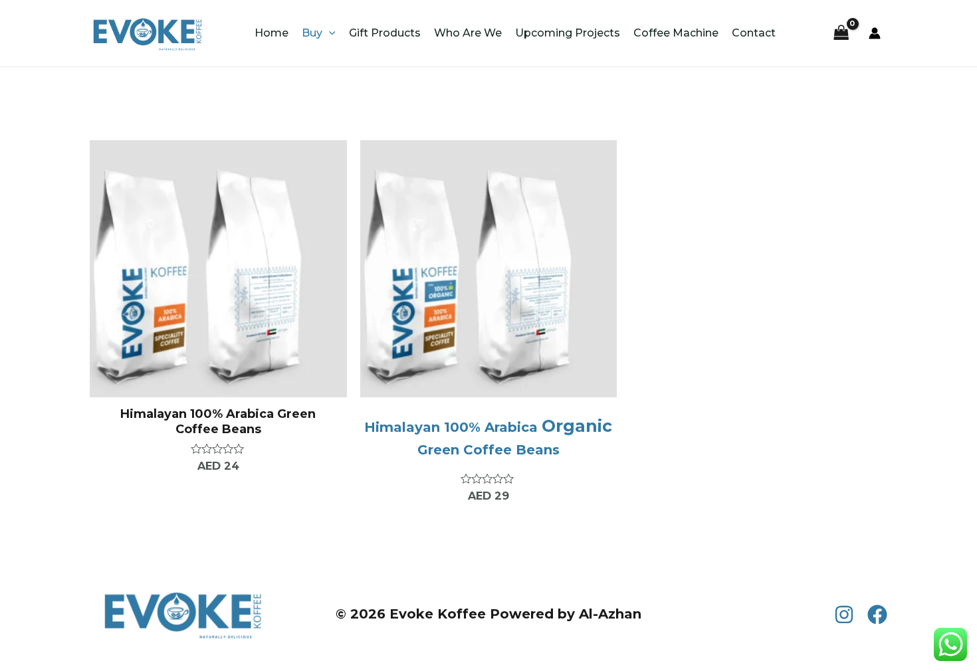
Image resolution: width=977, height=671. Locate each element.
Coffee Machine (675, 33)
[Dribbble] (877, 614)
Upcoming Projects (567, 33)
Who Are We (468, 33)
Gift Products (385, 33)
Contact (754, 33)
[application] (329, 33)
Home (271, 33)
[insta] (844, 614)
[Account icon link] (875, 33)
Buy (312, 33)
